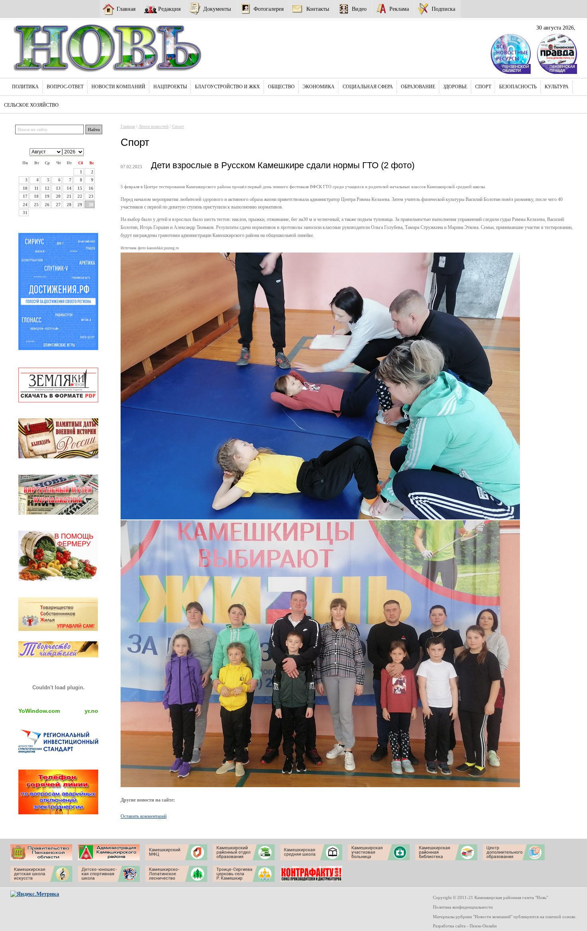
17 (25, 196)
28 (69, 204)
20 (58, 196)
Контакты (317, 9)
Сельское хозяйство (31, 105)
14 (69, 188)
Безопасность (518, 87)
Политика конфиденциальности (463, 907)
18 (36, 196)
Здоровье (455, 87)
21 (69, 196)
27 (58, 204)
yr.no (91, 711)
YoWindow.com (39, 711)
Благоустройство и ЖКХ (227, 87)
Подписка (443, 9)
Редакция (169, 9)
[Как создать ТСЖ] (58, 629)
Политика (25, 87)
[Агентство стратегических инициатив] (58, 751)
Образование (418, 87)
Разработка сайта (449, 925)
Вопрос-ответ (65, 87)
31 (25, 212)
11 (36, 188)
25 (36, 204)
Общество (281, 87)
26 (47, 204)
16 (91, 188)
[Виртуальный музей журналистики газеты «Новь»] (58, 512)
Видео (359, 9)
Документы (217, 9)
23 (91, 196)
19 (47, 196)
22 (79, 196)
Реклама (399, 9)
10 (25, 188)
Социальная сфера (368, 87)
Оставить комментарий (144, 816)
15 (79, 188)
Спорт (483, 87)
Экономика (319, 87)
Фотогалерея (269, 9)
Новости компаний (118, 87)
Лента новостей (154, 126)
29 (79, 204)
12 (47, 188)
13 (58, 188)
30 (91, 204)
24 (25, 204)
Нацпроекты (170, 87)
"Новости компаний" (492, 916)
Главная (126, 9)
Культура (557, 87)
